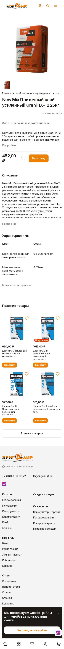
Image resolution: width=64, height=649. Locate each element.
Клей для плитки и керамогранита (33, 93)
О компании (9, 581)
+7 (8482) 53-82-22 (14, 476)
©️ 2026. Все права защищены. (18, 466)
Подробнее (9, 145)
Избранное (8, 560)
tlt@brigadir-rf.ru (42, 476)
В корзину (38, 158)
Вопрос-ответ (11, 586)
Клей (5, 522)
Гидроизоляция (11, 500)
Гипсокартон (10, 505)
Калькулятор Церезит (46, 512)
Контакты (8, 603)
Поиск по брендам (44, 528)
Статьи (6, 592)
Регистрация (10, 549)
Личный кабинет (12, 554)
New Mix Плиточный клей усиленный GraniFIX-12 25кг (59, 93)
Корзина (7, 565)
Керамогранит (11, 516)
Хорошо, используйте (32, 630)
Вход (5, 543)
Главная (6, 93)
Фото (5, 123)
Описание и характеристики (30, 123)
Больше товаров (32, 433)
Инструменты (11, 511)
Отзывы (7, 598)
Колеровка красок (44, 523)
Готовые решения (44, 517)
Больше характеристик (16, 285)
